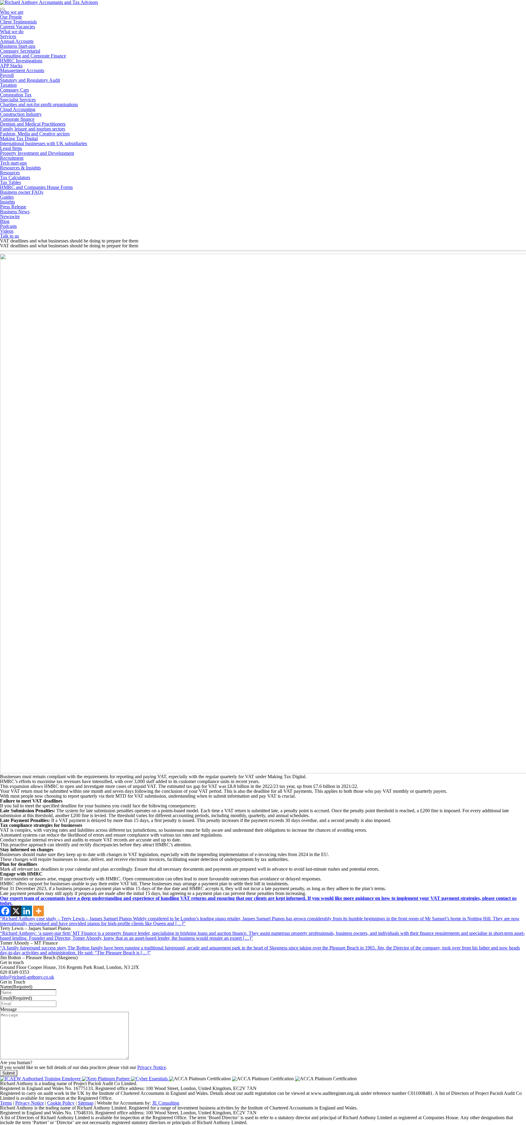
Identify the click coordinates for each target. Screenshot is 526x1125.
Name (16, 986)
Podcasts (8, 226)
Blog (4, 221)
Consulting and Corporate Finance (33, 55)
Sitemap (85, 1103)
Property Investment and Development (37, 153)
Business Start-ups (17, 46)
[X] (16, 911)
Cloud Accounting (17, 109)
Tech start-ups (13, 162)
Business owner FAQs (21, 192)
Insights (7, 201)
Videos (6, 231)
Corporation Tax (16, 94)
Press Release (13, 206)
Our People (11, 16)
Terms (6, 1103)
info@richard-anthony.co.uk (27, 977)
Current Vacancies (17, 26)
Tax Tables (10, 182)
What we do (11, 31)
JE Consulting (165, 1103)
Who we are (11, 12)
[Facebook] (5, 911)
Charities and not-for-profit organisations (39, 104)
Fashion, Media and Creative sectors (35, 133)
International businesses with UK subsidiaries (43, 143)
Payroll (7, 75)
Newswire (10, 216)
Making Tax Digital (19, 138)
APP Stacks (11, 65)
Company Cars (14, 89)
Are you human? (16, 1062)
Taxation (8, 85)
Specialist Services (18, 99)
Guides (7, 197)
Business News (15, 211)
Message (8, 1009)
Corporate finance (17, 119)
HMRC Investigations (21, 60)
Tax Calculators (15, 177)
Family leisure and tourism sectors (32, 128)
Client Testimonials (18, 21)
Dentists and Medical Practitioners (32, 124)
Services (8, 36)
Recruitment (11, 158)
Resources (10, 172)
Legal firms (11, 148)
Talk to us (9, 236)
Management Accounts (22, 70)
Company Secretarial (20, 51)
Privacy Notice (151, 1067)
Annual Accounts (16, 41)
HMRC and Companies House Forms (36, 187)
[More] (38, 911)
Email (16, 998)
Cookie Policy (61, 1103)
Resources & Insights (20, 167)
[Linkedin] (26, 911)
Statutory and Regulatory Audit (30, 80)
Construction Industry (21, 114)
